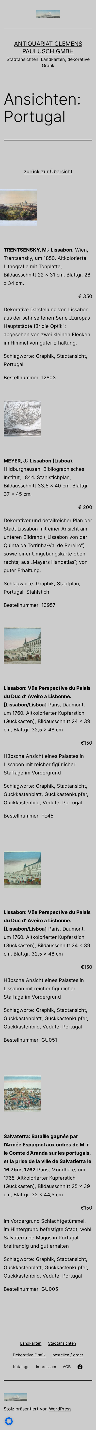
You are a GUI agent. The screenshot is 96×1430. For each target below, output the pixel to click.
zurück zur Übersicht (48, 171)
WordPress (60, 1408)
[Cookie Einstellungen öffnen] (9, 1423)
